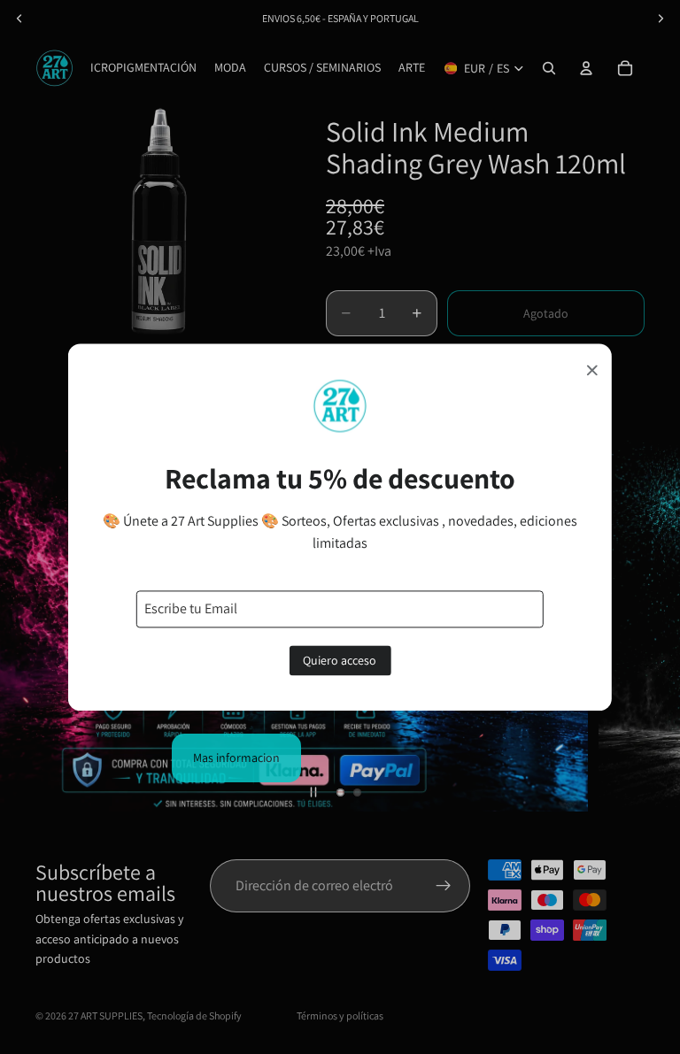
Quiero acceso (339, 660)
